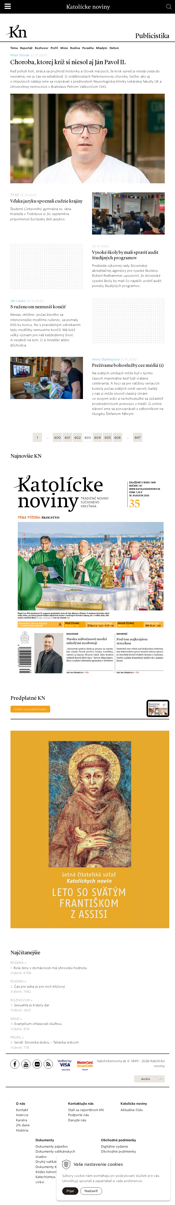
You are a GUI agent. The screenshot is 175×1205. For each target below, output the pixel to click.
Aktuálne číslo (132, 1110)
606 (117, 437)
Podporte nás (78, 1115)
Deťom (114, 48)
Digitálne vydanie (114, 1146)
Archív (145, 1079)
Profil (54, 48)
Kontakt (22, 1110)
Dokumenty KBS (48, 1167)
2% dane (23, 1125)
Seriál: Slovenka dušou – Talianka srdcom (46, 1042)
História (22, 1130)
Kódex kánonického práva (56, 1172)
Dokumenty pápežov (52, 1146)
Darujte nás (77, 1120)
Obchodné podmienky (118, 1151)
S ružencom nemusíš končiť (38, 307)
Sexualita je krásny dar (31, 1005)
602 (78, 437)
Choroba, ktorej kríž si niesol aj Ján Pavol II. (68, 62)
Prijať (70, 1191)
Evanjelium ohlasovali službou (38, 1024)
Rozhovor (41, 48)
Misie (64, 48)
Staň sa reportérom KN (86, 1110)
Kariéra (21, 1120)
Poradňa (88, 48)
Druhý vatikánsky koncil (54, 1161)
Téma (14, 48)
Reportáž (26, 48)
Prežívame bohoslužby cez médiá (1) (128, 365)
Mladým (101, 48)
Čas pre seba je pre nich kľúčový (39, 986)
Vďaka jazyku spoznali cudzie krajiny (46, 201)
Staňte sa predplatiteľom (30, 709)
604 (97, 437)
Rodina (75, 48)
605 (108, 437)
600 (57, 437)
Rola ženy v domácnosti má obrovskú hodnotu (50, 968)
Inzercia (22, 1115)
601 (67, 437)
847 (138, 437)
